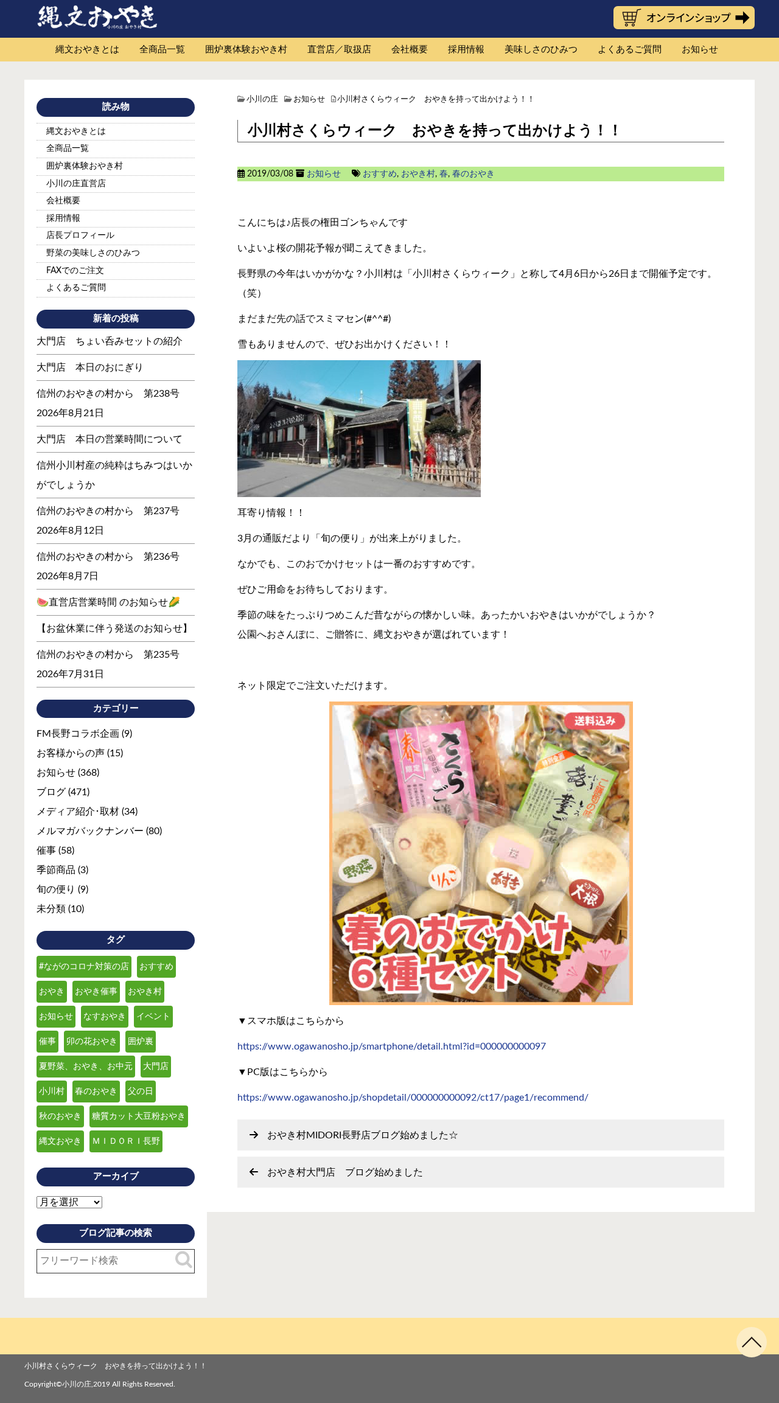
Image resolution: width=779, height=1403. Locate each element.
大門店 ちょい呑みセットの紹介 (110, 341)
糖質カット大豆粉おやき (139, 1116)
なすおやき (104, 1016)
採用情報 (466, 49)
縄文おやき (60, 1141)
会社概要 (409, 49)
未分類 (51, 909)
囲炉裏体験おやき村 (246, 49)
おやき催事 (96, 991)
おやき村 (418, 174)
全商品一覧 (162, 49)
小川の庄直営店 (76, 183)
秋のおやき (60, 1116)
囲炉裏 (140, 1041)
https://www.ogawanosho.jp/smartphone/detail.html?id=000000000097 (391, 1046)
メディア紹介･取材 (78, 811)
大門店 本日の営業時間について (110, 439)
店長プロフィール (80, 235)
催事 (46, 850)
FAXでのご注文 (75, 270)
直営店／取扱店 (339, 49)
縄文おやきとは (87, 49)
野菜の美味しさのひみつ (93, 253)
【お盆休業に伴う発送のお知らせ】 (114, 628)
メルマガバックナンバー (90, 831)
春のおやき (473, 174)
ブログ (51, 792)
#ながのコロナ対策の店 (84, 967)
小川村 (52, 1091)
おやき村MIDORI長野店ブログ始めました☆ (362, 1135)
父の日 (140, 1091)
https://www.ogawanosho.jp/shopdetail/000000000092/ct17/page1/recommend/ (413, 1097)
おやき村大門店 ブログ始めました (345, 1172)
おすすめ (380, 174)
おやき (52, 991)
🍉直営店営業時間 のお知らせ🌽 (108, 602)
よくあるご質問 (630, 49)
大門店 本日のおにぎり (90, 367)
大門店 (156, 1066)
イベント (153, 1016)
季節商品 (56, 870)
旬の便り (56, 889)
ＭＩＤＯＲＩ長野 (126, 1141)
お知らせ (700, 49)
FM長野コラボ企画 (78, 734)
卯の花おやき (91, 1041)
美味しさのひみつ (541, 49)
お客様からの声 (71, 753)
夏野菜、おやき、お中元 (86, 1066)
